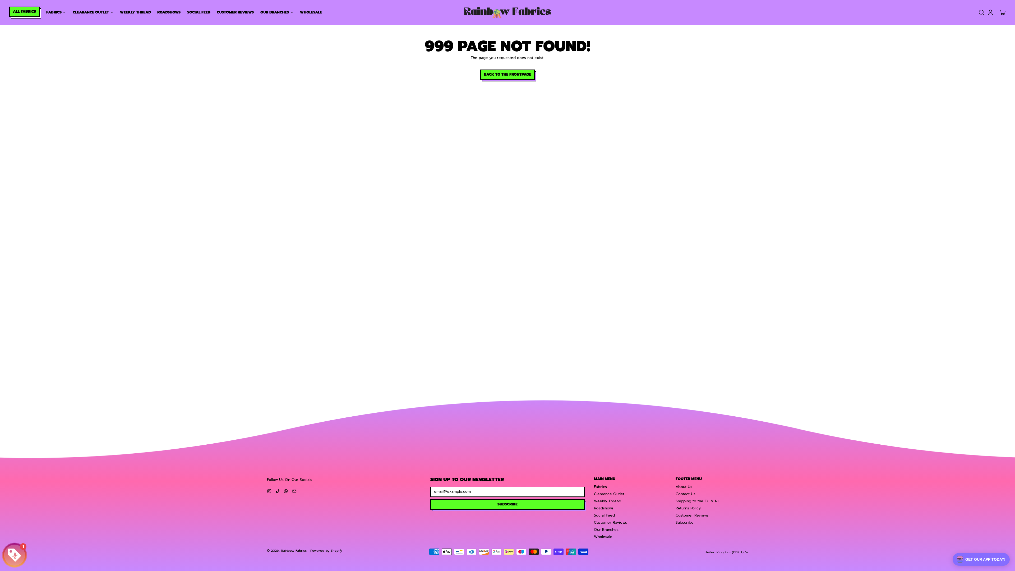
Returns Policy (688, 508)
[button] (981, 12)
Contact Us (685, 494)
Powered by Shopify (326, 550)
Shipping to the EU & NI (697, 501)
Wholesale (311, 12)
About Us (684, 487)
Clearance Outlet (609, 494)
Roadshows (169, 12)
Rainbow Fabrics (294, 550)
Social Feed (198, 12)
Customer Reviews (235, 12)
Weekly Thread (135, 12)
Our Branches (606, 529)
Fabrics (600, 487)
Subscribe (685, 522)
